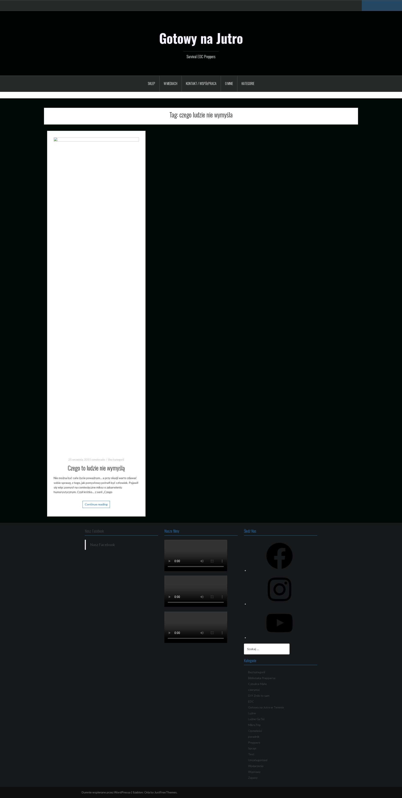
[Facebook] (279, 570)
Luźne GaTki (256, 719)
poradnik (253, 736)
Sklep (151, 83)
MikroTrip (254, 725)
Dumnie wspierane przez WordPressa (106, 792)
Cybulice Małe (257, 684)
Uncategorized (257, 760)
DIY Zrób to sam (258, 695)
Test (251, 754)
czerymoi (254, 689)
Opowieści (255, 730)
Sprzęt (252, 748)
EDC (251, 701)
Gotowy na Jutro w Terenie (266, 707)
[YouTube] (279, 637)
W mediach (170, 83)
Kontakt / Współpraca (201, 83)
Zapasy (253, 777)
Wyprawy (254, 772)
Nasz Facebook (94, 531)
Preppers (254, 742)
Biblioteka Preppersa (261, 678)
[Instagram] (279, 604)
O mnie (229, 83)
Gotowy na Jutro (201, 38)
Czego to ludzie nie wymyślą (96, 468)
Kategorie (248, 83)
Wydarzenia (255, 766)
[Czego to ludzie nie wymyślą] (96, 294)
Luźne (252, 713)
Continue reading (96, 504)
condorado (98, 459)
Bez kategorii (116, 459)
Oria (147, 792)
